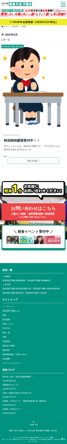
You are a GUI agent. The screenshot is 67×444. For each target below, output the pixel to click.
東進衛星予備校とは (10, 311)
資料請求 (6, 350)
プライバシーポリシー (11, 363)
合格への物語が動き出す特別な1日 (16, 393)
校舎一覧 (6, 332)
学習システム (8, 324)
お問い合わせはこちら (33, 212)
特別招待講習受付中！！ (22, 140)
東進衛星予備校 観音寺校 (12, 46)
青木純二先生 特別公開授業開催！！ (18, 376)
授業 (4, 315)
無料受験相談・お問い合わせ (14, 354)
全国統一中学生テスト (11, 409)
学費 (4, 337)
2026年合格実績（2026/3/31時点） (35, 22)
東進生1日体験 (8, 345)
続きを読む (32, 160)
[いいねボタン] (5, 156)
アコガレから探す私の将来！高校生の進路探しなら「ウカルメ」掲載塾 (33, 437)
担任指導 (6, 319)
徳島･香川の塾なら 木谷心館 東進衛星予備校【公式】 (33, 430)
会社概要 (6, 359)
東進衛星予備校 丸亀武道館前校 (46, 288)
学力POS (6, 328)
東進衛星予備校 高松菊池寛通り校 (16, 288)
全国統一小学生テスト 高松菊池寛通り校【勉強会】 (24, 401)
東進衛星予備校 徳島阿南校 (13, 280)
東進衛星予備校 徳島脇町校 (38, 280)
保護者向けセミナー (10, 385)
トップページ (8, 306)
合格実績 (6, 341)
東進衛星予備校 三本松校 (36, 293)
